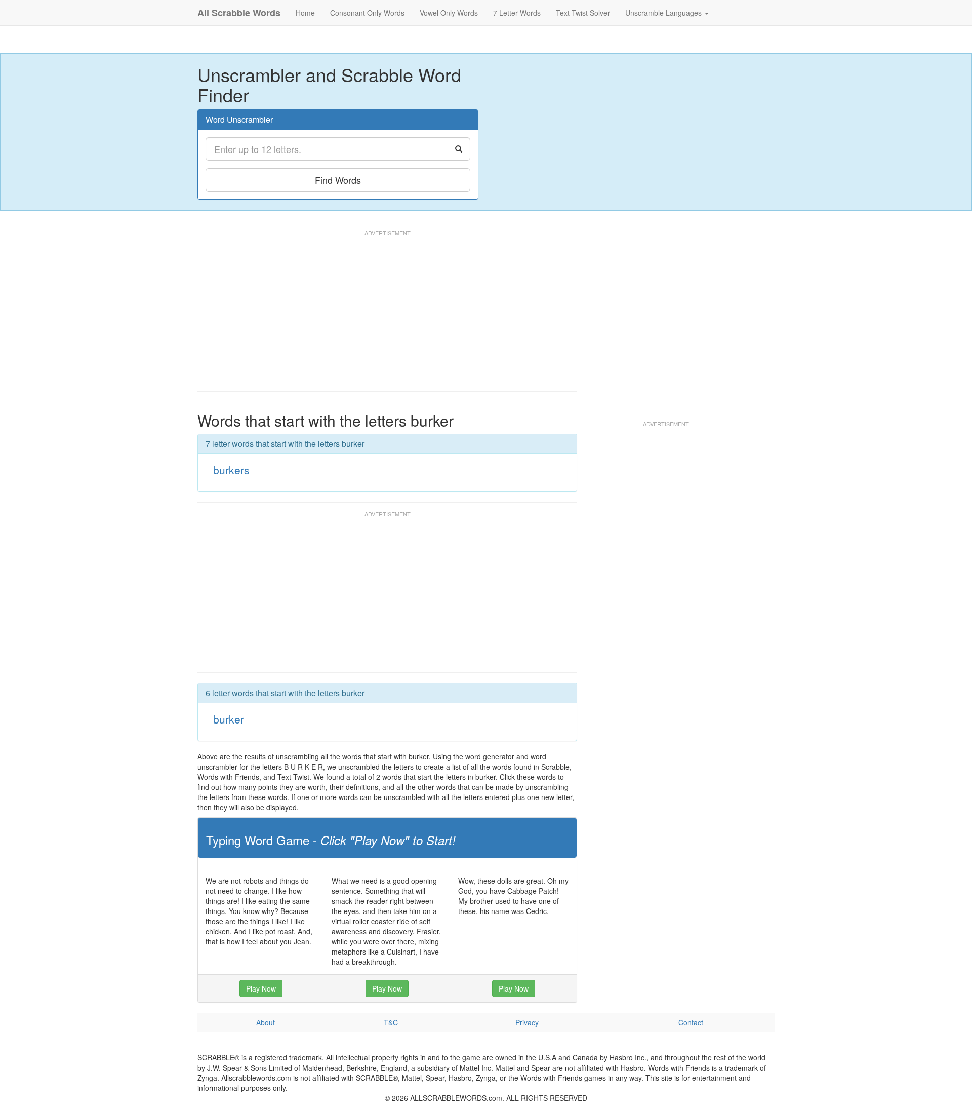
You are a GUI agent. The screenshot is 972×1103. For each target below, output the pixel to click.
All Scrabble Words (238, 12)
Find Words (338, 179)
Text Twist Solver (583, 13)
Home (305, 13)
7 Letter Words (517, 13)
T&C (391, 1022)
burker (228, 719)
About (265, 1022)
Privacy (527, 1022)
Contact (690, 1022)
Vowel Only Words (449, 13)
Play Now (261, 988)
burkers (231, 469)
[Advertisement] (381, 315)
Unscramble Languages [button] (664, 13)
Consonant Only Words (367, 13)
